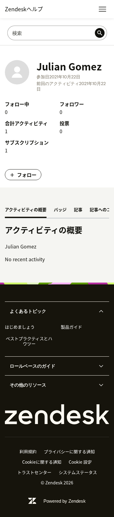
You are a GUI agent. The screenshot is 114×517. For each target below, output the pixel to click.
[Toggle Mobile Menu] (102, 9)
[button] (52, 311)
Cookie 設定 (80, 462)
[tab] (26, 210)
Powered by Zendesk (64, 501)
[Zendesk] (57, 414)
